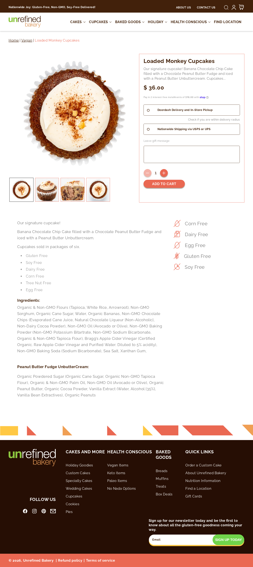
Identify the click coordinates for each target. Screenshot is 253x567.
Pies (69, 512)
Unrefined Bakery (38, 560)
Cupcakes (74, 496)
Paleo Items (117, 481)
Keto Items (116, 473)
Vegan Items (118, 465)
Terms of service (100, 560)
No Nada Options (121, 488)
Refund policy (70, 560)
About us (183, 7)
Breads (162, 471)
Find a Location (198, 488)
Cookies (72, 504)
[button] (226, 7)
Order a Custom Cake (203, 465)
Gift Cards (193, 496)
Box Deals (164, 494)
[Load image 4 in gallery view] (98, 190)
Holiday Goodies (79, 465)
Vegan (26, 40)
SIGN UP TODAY (228, 540)
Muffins (162, 479)
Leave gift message (157, 140)
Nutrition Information (203, 481)
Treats (161, 486)
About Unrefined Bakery (205, 473)
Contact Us (206, 7)
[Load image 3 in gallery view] (73, 190)
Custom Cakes (78, 473)
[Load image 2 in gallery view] (47, 190)
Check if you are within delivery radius (214, 119)
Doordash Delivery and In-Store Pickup (185, 110)
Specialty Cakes (79, 481)
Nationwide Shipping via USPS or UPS (184, 129)
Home (14, 40)
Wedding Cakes (79, 488)
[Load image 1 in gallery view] (21, 190)
